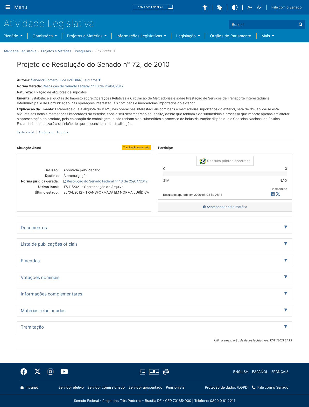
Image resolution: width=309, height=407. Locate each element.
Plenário (12, 35)
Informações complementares (51, 293)
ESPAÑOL (260, 371)
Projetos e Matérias (85, 35)
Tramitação (32, 327)
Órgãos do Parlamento (230, 35)
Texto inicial (26, 132)
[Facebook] (26, 372)
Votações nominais (40, 277)
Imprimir (63, 132)
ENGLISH (240, 371)
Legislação (186, 35)
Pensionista (175, 387)
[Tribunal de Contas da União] (165, 372)
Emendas (30, 260)
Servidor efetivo (71, 387)
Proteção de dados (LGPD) (227, 387)
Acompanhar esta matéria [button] (226, 207)
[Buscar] (300, 24)
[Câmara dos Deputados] (143, 372)
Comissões (43, 35)
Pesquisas (83, 51)
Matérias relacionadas (43, 310)
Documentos (34, 227)
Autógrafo (46, 132)
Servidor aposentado (145, 387)
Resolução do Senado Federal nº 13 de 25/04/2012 (83, 86)
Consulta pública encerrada (228, 161)
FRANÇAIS (279, 371)
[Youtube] (62, 372)
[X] (278, 194)
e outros (91, 80)
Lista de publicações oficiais (49, 244)
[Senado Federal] (153, 7)
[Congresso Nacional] (154, 372)
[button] (205, 7)
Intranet (31, 387)
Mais (266, 35)
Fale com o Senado (286, 7)
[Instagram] (50, 372)
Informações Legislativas (140, 35)
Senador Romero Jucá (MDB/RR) (57, 80)
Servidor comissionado (106, 387)
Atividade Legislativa (49, 23)
